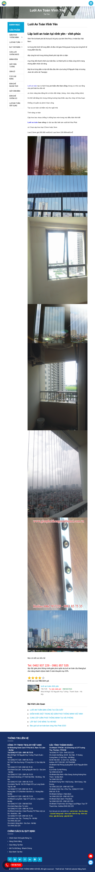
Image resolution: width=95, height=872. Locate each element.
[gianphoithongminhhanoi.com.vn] (24, 859)
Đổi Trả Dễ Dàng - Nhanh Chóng (20, 848)
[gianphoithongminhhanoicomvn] (29, 859)
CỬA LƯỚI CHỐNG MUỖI (14, 53)
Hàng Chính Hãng (15, 841)
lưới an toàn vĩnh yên (43, 24)
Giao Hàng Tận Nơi (16, 845)
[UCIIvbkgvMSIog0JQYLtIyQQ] (15, 859)
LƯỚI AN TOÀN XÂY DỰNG (14, 104)
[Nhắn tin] (90, 856)
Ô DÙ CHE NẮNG (12, 77)
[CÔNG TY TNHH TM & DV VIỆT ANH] (4, 3)
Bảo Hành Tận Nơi (15, 852)
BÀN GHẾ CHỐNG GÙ (13, 97)
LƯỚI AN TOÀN (14, 42)
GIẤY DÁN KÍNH (14, 91)
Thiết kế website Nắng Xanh (75, 869)
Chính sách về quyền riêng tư (20, 838)
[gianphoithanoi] (19, 859)
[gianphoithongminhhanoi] (39, 859)
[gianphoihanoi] (34, 859)
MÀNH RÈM (13, 59)
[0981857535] (90, 862)
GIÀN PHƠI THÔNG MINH (14, 36)
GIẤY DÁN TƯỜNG (12, 65)
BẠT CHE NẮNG (14, 47)
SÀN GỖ (12, 71)
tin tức (47, 14)
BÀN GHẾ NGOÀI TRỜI (13, 85)
